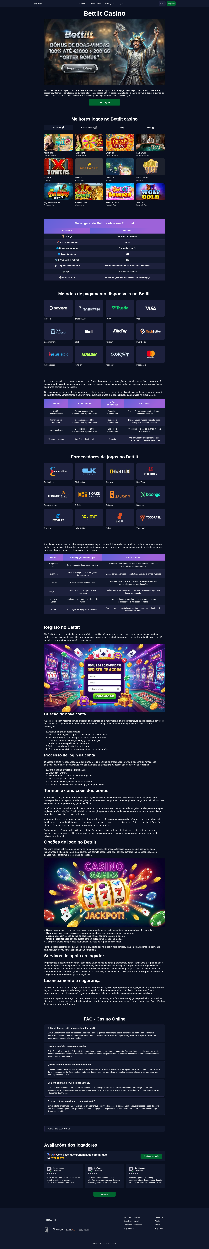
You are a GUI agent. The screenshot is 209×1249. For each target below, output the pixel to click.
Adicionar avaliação (151, 1156)
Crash (118, 127)
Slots (149, 127)
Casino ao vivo (87, 127)
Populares (57, 127)
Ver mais (104, 1194)
